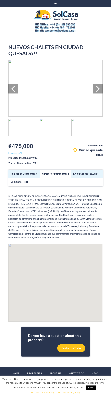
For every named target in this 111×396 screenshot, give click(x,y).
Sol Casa (55, 15)
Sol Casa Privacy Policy (69, 392)
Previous (13, 88)
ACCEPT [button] (91, 388)
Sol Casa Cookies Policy (42, 392)
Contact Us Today (71, 348)
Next (98, 88)
